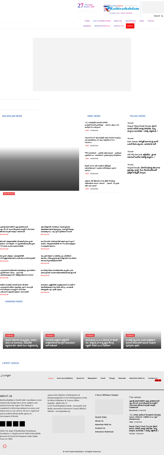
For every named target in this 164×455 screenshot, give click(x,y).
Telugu (130, 123)
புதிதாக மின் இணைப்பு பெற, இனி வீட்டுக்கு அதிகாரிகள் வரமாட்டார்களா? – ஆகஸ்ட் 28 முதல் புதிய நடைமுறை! (102, 183)
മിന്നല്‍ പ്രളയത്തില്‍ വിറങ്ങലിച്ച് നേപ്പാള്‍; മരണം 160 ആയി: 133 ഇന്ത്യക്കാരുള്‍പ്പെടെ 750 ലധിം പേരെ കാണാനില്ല (17, 243)
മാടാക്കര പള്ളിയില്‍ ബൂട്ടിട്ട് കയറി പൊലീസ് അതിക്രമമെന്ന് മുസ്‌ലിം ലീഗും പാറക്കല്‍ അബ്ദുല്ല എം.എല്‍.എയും (58, 287)
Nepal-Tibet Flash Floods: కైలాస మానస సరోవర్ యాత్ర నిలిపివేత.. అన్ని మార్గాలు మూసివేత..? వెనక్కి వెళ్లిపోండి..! (142, 128)
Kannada (9, 335)
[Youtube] (79, 15)
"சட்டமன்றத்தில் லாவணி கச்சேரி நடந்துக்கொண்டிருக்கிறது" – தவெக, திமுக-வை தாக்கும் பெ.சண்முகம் (102, 124)
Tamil (87, 130)
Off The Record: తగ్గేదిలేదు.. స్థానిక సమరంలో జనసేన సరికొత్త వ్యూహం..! (141, 155)
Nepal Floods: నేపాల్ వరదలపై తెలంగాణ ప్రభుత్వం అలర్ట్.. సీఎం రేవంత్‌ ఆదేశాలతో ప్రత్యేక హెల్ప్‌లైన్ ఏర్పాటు (143, 170)
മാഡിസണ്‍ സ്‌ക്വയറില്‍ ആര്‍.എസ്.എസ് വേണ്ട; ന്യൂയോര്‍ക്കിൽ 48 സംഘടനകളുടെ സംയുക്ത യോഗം (58, 243)
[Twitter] (94, 10)
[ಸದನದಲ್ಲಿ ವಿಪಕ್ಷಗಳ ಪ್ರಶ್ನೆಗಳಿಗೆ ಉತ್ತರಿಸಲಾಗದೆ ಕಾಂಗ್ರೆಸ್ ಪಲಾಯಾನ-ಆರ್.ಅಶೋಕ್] (62, 326)
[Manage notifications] (5, 446)
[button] (159, 15)
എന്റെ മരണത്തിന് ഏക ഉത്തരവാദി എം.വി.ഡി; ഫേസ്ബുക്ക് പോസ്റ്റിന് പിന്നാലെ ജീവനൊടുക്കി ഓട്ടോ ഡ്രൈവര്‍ (17, 229)
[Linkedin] (89, 10)
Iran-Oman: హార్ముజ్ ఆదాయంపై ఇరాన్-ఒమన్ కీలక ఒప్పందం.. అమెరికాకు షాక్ (143, 142)
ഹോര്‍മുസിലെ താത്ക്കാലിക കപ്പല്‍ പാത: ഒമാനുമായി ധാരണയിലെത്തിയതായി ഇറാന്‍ (58, 271)
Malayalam (9, 194)
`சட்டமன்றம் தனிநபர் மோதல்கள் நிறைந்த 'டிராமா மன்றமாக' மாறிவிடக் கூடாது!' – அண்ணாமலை (145, 417)
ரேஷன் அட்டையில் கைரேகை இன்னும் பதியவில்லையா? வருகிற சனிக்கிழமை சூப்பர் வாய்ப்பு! (100, 167)
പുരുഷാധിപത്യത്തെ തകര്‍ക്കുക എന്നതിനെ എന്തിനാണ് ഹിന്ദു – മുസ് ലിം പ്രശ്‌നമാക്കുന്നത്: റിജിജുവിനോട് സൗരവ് (38, 204)
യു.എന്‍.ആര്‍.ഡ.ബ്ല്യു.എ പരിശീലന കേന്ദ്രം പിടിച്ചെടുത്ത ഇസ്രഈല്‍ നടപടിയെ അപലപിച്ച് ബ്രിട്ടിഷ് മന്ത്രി (58, 258)
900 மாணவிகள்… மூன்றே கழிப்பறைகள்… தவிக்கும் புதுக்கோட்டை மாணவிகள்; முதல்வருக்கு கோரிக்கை (103, 154)
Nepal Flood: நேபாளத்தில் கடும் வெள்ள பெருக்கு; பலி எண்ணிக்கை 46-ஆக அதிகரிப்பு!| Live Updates (103, 139)
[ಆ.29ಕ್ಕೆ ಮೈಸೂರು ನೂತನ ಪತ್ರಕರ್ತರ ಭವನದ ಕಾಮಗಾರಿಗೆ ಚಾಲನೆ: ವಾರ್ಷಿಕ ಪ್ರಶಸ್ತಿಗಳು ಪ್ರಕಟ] (142, 326)
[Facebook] (79, 10)
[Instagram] (84, 10)
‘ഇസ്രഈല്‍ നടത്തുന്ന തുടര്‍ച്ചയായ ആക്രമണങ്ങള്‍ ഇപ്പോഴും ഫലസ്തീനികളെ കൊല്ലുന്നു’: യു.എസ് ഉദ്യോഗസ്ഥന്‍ (57, 229)
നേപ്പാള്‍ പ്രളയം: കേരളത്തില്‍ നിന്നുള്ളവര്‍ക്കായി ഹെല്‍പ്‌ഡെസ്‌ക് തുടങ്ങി (17, 257)
